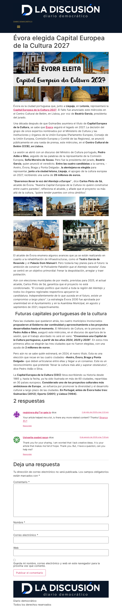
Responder (27, 426)
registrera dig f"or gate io (37, 412)
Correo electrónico (25, 535)
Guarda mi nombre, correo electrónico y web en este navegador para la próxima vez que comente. (56, 564)
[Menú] (18, 26)
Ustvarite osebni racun (35, 437)
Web (16, 548)
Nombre (19, 522)
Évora (49, 127)
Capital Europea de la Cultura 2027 (35, 109)
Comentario (21, 482)
